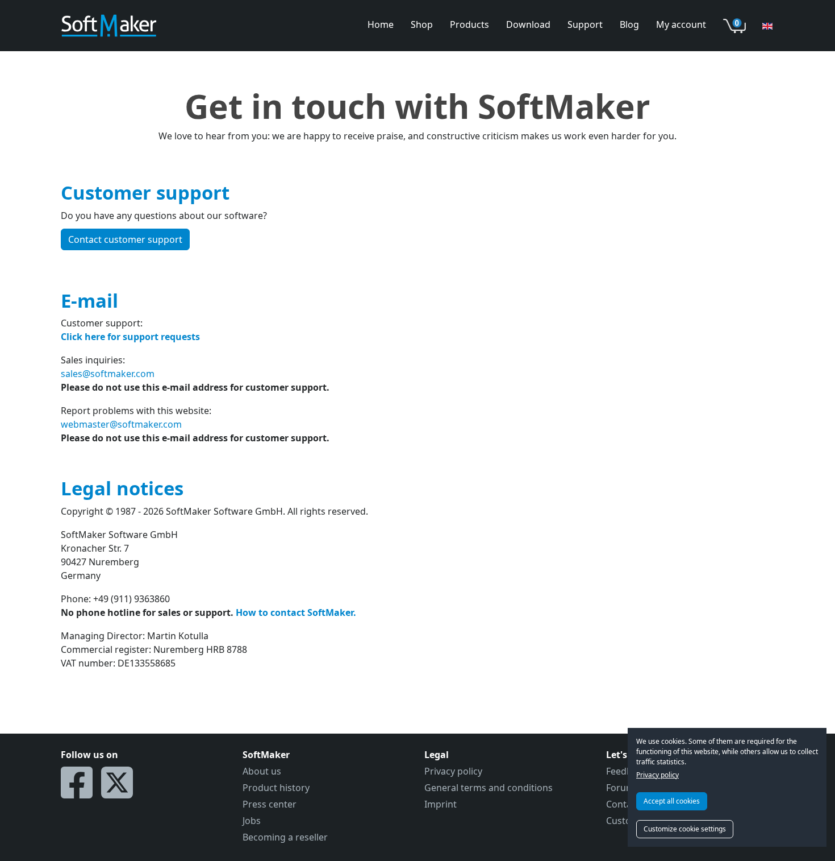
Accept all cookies (672, 801)
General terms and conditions (488, 787)
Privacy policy (657, 775)
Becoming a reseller (285, 837)
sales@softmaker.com (108, 373)
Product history (276, 787)
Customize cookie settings (685, 829)
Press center (270, 804)
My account (681, 24)
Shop (422, 24)
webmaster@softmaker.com (121, 424)
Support (585, 24)
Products (469, 24)
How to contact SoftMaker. (296, 612)
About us (262, 771)
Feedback (626, 771)
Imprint (440, 804)
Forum (620, 787)
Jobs (252, 820)
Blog (629, 24)
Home (381, 24)
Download (528, 24)
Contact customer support (125, 239)
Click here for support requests (130, 336)
